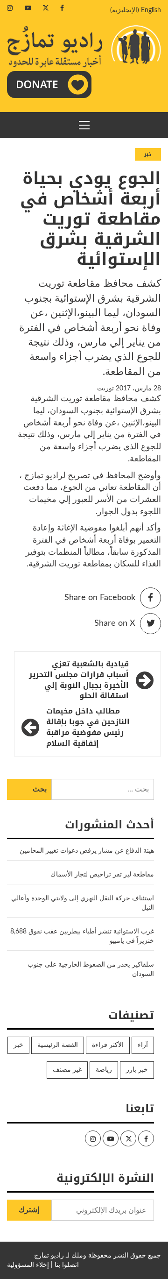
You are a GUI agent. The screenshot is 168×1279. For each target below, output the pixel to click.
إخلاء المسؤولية (28, 1265)
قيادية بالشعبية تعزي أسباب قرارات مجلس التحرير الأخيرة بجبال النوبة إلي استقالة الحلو (79, 680)
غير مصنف (67, 1070)
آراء (143, 1045)
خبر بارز (137, 1070)
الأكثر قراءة (108, 1045)
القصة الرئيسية (57, 1045)
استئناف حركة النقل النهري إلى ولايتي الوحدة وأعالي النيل (82, 903)
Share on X (114, 623)
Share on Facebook (99, 598)
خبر (148, 154)
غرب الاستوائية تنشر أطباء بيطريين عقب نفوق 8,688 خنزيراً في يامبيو (82, 936)
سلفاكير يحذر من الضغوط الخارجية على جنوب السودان (91, 969)
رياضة (104, 1070)
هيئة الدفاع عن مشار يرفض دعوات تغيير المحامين (87, 851)
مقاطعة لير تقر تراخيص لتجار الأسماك (102, 874)
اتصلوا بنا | (65, 1265)
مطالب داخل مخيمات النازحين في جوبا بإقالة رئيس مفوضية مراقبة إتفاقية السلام (88, 727)
